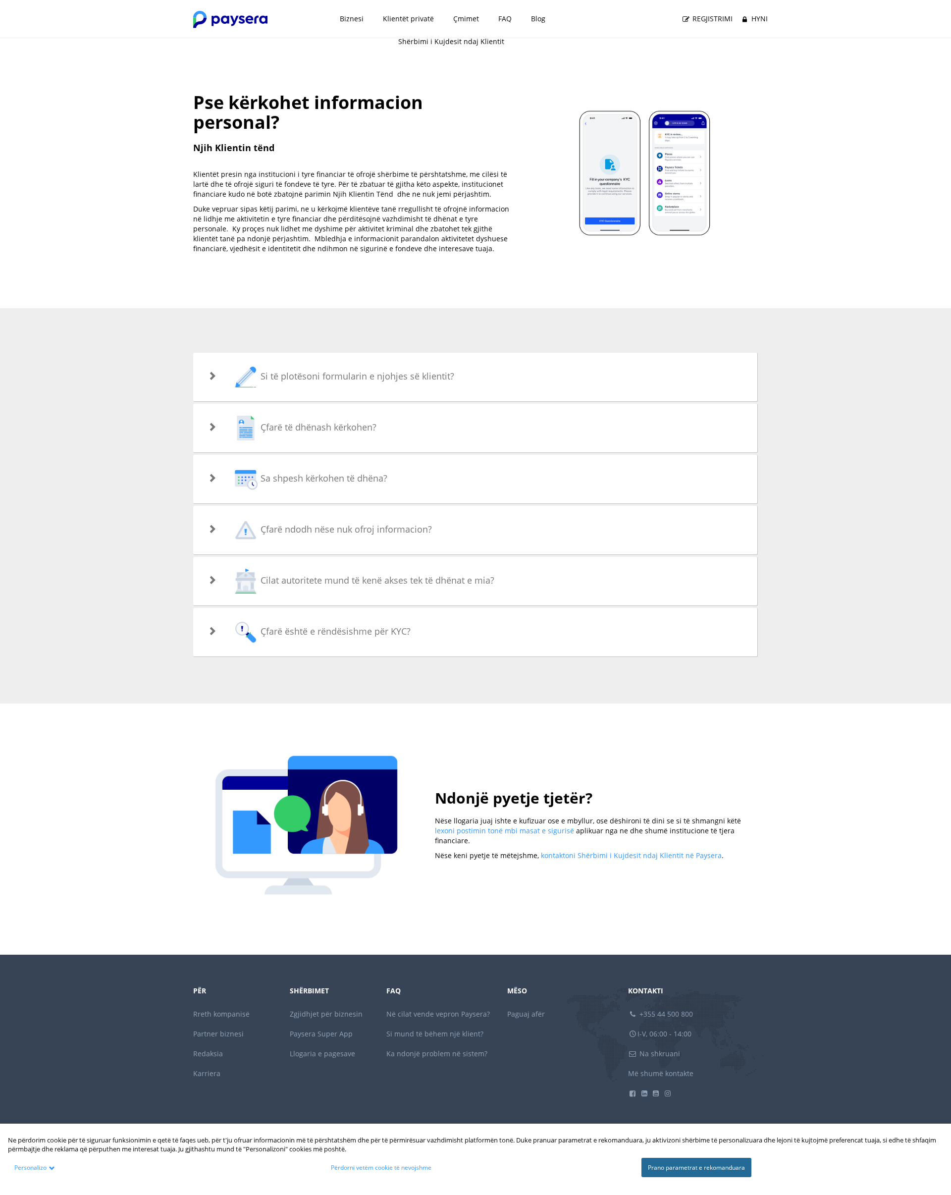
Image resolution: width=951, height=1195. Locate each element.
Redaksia (208, 1053)
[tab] (475, 377)
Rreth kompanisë (221, 1014)
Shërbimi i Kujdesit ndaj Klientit (451, 41)
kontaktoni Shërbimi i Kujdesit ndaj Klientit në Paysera (631, 855)
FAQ (505, 18)
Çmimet (466, 18)
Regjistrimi (711, 18)
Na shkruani (658, 1053)
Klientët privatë (408, 18)
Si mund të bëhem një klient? (434, 1033)
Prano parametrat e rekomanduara (696, 1167)
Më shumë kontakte (660, 1073)
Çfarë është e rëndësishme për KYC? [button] (334, 631)
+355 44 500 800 (665, 1014)
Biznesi (352, 18)
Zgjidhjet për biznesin (326, 1014)
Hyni (758, 18)
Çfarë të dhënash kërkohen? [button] (317, 427)
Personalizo (30, 1167)
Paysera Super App (321, 1033)
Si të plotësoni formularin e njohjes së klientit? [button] (356, 376)
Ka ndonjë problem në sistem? (436, 1053)
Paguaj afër (526, 1014)
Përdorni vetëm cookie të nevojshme (381, 1167)
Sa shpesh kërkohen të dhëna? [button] (322, 478)
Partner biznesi (218, 1033)
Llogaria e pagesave (322, 1053)
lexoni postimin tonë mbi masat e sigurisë (504, 830)
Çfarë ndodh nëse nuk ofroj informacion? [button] (345, 529)
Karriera (206, 1073)
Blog (538, 18)
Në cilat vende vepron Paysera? (438, 1014)
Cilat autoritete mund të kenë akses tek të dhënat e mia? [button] (376, 580)
